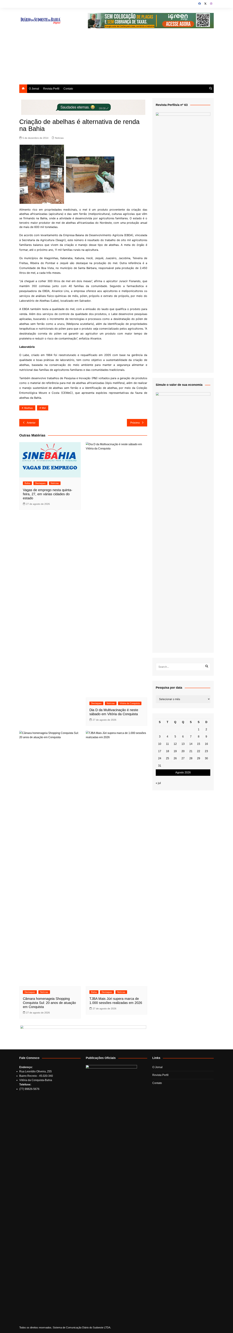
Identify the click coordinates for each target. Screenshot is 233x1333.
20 (183, 751)
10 (159, 743)
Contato (68, 88)
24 (159, 758)
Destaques (40, 483)
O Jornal (34, 88)
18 (167, 751)
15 (198, 743)
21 (190, 751)
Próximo (135, 422)
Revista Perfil (51, 88)
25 (167, 758)
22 (198, 751)
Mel (44, 408)
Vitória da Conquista (130, 703)
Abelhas (28, 408)
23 (206, 751)
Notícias (59, 138)
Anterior (31, 422)
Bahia (27, 483)
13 (183, 743)
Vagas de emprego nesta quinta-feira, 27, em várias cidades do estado (47, 494)
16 (206, 743)
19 (175, 751)
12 (175, 743)
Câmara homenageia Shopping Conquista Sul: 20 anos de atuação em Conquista (49, 1003)
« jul (158, 783)
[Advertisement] (116, 59)
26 (175, 758)
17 (159, 751)
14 (190, 743)
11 (167, 743)
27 (183, 758)
